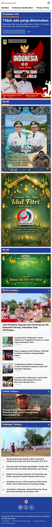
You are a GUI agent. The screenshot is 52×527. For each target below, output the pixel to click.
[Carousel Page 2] (44, 419)
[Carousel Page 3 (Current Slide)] (46, 419)
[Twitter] (26, 507)
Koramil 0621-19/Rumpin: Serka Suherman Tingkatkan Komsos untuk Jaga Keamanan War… (31, 340)
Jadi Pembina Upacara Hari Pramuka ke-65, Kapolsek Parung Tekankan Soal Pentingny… (26, 327)
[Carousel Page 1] (42, 419)
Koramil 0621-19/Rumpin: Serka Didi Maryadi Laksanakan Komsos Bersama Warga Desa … (30, 380)
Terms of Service (8, 523)
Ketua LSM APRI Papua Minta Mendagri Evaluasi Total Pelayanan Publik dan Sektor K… (26, 412)
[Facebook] (20, 507)
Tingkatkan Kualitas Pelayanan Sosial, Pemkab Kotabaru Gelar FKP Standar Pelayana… (31, 366)
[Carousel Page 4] (47, 419)
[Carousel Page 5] (49, 419)
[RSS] (31, 507)
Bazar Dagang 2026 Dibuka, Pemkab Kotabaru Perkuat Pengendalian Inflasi (31, 353)
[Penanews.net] (8, 3)
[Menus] (49, 3)
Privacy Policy (39, 521)
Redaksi (6, 521)
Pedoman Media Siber (21, 521)
